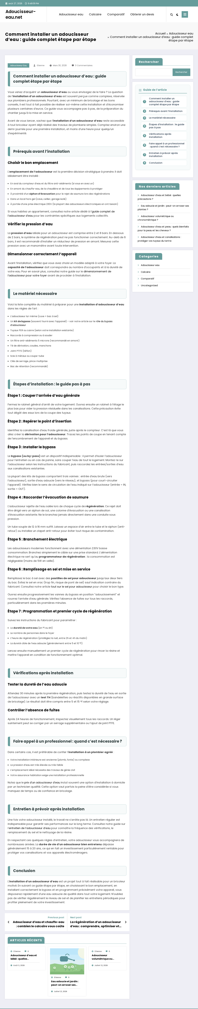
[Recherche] (171, 14)
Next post (76, 917)
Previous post (56, 917)
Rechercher (149, 62)
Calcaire (95, 14)
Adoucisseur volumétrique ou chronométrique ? (103, 957)
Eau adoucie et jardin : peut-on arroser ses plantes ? (65, 983)
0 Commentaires (83, 65)
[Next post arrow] (126, 922)
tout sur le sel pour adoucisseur (71, 586)
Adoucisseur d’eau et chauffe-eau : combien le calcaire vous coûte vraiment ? (38, 924)
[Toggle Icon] (185, 14)
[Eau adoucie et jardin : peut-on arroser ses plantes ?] (67, 961)
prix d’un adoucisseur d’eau (42, 782)
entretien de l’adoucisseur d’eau (29, 828)
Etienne (40, 65)
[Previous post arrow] (9, 922)
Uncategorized (149, 285)
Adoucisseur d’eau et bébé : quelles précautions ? (24, 957)
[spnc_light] (177, 14)
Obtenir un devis (142, 14)
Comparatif (116, 14)
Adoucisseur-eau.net (21, 14)
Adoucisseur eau (71, 14)
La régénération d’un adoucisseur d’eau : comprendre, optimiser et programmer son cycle (95, 924)
